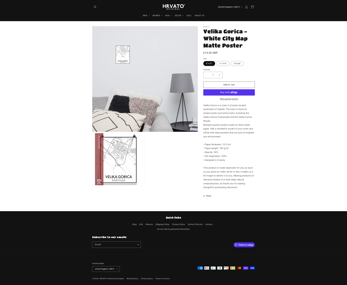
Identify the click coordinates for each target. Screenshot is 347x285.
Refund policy (132, 279)
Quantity (206, 70)
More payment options (229, 99)
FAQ (141, 224)
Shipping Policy (162, 224)
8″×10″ (209, 63)
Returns (149, 224)
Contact (209, 224)
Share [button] (208, 196)
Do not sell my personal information (173, 229)
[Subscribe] (138, 244)
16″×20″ (237, 63)
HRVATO (103, 279)
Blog (134, 224)
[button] (95, 7)
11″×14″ (223, 63)
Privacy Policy (178, 224)
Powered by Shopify (115, 279)
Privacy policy (147, 279)
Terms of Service (195, 224)
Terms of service (162, 279)
